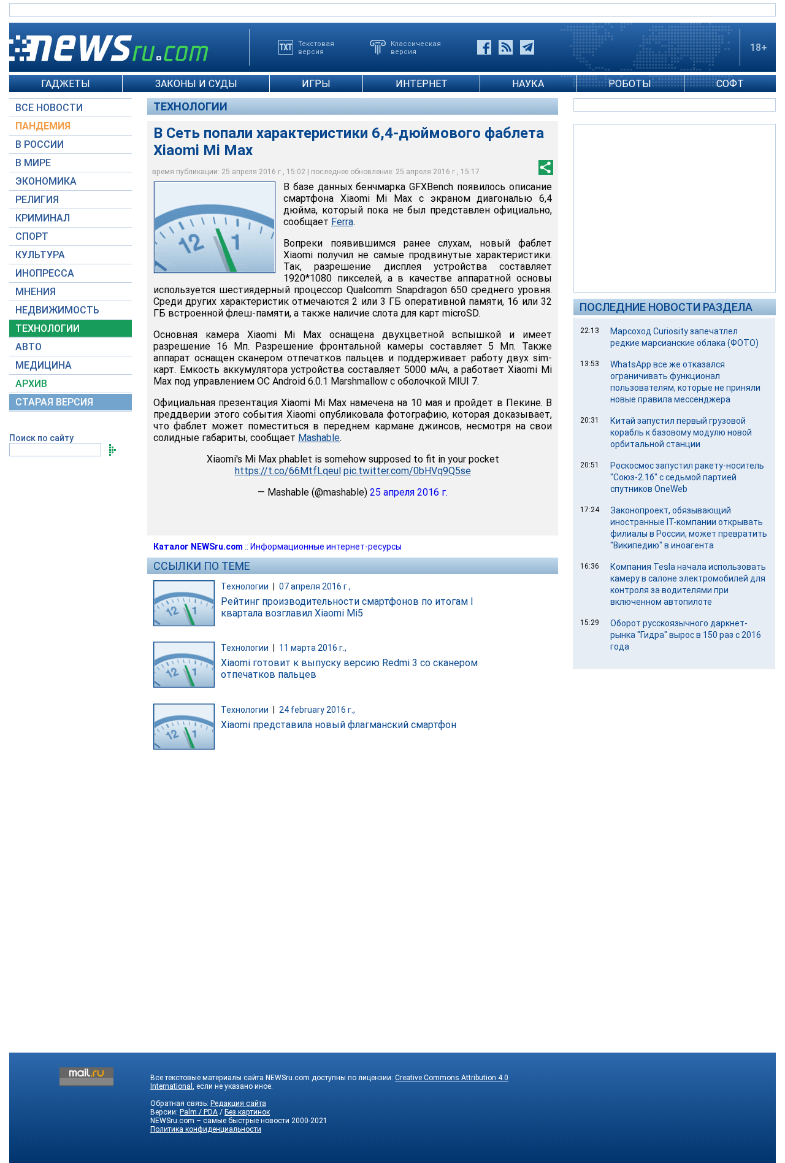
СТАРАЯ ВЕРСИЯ (54, 402)
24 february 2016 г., (317, 710)
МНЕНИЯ (35, 291)
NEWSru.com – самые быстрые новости (219, 1120)
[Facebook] (484, 47)
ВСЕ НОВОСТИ (49, 107)
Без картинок (247, 1112)
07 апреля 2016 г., (315, 586)
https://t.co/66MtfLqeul (288, 471)
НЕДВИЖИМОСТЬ (57, 310)
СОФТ (730, 84)
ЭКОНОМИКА (46, 181)
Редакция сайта (238, 1103)
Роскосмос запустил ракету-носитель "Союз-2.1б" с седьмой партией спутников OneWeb (687, 477)
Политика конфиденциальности (205, 1129)
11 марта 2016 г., (313, 648)
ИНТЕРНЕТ (422, 84)
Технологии (190, 106)
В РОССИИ (39, 144)
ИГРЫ (316, 84)
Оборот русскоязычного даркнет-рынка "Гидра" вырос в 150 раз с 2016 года (685, 634)
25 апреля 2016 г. (409, 492)
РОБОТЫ (629, 84)
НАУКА (528, 84)
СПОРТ (31, 236)
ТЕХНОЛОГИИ (47, 328)
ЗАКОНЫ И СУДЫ (196, 84)
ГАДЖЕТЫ (65, 84)
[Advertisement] (675, 207)
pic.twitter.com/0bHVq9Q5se (407, 471)
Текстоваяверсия (316, 47)
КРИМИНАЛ (42, 218)
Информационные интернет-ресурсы (326, 546)
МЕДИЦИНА (43, 365)
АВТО (28, 347)
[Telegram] (527, 47)
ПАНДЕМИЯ (43, 126)
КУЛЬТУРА (40, 255)
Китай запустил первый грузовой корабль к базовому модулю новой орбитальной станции (681, 432)
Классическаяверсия (416, 47)
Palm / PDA (199, 1112)
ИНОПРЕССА (44, 273)
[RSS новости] (506, 47)
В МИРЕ (33, 163)
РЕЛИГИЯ (37, 199)
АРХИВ (31, 384)
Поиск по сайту (41, 438)
